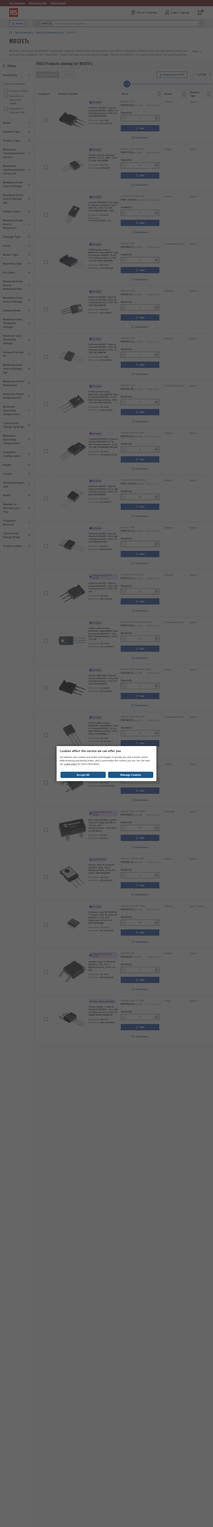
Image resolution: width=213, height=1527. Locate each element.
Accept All (83, 775)
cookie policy (70, 763)
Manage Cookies (130, 775)
